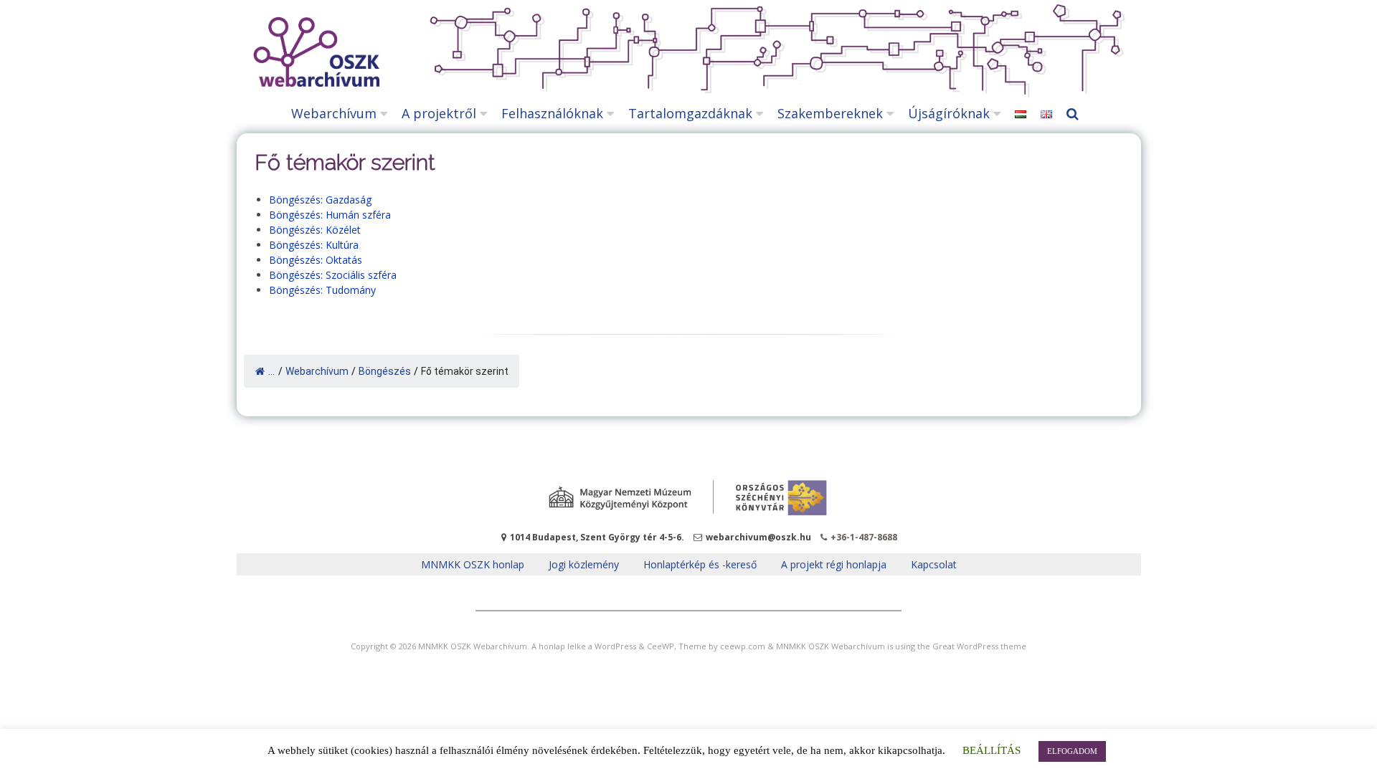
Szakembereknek (830, 113)
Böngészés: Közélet (315, 229)
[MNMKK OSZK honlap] (688, 498)
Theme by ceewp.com (721, 646)
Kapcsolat (934, 564)
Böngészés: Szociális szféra (333, 275)
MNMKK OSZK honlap (472, 564)
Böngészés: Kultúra (314, 245)
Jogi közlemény (584, 564)
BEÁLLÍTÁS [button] (991, 750)
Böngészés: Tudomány (322, 290)
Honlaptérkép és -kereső (700, 564)
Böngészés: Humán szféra (330, 214)
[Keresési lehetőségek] (1076, 113)
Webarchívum (334, 113)
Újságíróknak (949, 113)
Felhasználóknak (552, 113)
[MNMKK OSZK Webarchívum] (313, 83)
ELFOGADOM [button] (1072, 751)
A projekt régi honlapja (833, 564)
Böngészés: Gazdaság (320, 199)
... (271, 371)
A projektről (439, 113)
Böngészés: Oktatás (315, 260)
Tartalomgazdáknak (690, 113)
